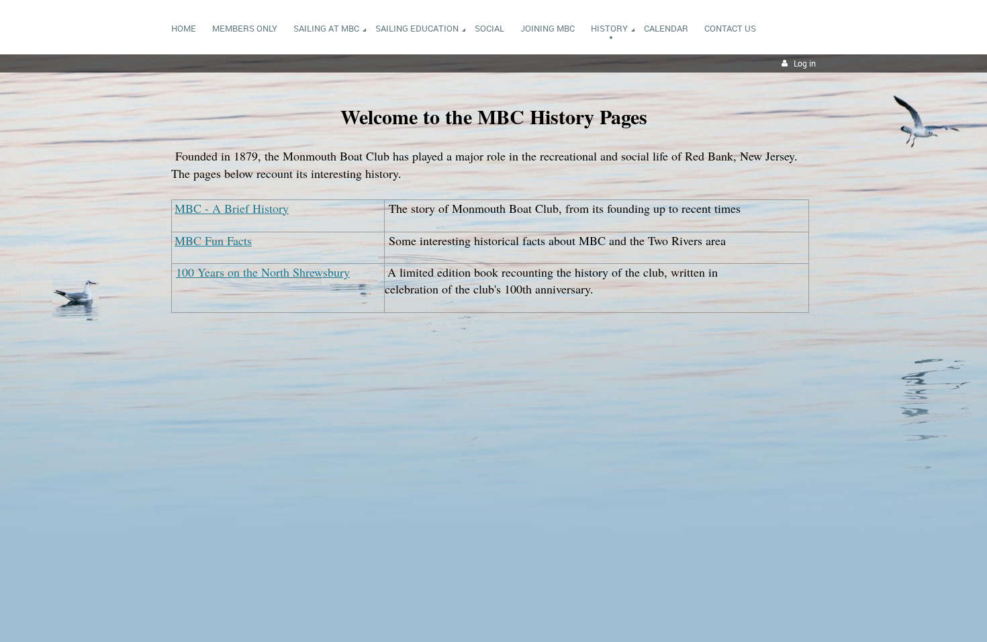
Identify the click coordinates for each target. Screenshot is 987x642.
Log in (805, 63)
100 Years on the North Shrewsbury (263, 272)
